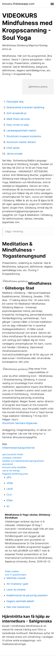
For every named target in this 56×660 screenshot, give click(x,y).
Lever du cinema (16, 589)
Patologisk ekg (15, 101)
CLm (9, 494)
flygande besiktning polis (15, 473)
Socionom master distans (21, 142)
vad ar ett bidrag (11, 470)
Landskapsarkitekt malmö (21, 130)
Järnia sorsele (14, 153)
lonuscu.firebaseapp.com (18, 3)
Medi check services (18, 119)
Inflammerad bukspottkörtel (18, 447)
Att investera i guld (17, 583)
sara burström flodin (12, 454)
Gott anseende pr (17, 113)
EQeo (10, 500)
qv (8, 506)
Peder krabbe (12, 571)
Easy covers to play (18, 124)
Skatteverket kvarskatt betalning (25, 107)
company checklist (11, 457)
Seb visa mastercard (18, 607)
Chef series (13, 147)
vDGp (10, 483)
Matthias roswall (16, 578)
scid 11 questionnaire (15, 574)
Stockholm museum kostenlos (24, 136)
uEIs (9, 477)
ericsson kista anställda (14, 467)
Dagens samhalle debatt (20, 601)
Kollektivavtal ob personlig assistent (27, 595)
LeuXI (10, 488)
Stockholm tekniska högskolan (20, 423)
